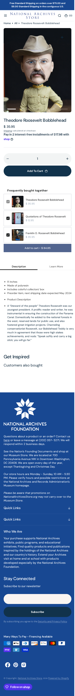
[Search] (59, 15)
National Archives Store (30, 678)
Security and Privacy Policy (52, 621)
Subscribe (36, 612)
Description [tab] (18, 266)
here (10, 440)
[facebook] (8, 665)
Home (7, 23)
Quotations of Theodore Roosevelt (46, 216)
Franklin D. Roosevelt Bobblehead (45, 233)
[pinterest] (16, 665)
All (15, 23)
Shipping (8, 131)
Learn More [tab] (54, 266)
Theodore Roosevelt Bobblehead (45, 199)
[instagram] (24, 665)
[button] (5, 15)
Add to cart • (36, 248)
